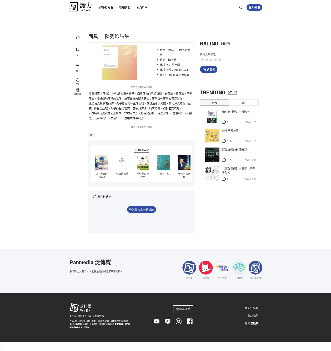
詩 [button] (91, 135)
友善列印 (77, 93)
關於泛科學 (252, 308)
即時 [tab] (214, 102)
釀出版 (176, 64)
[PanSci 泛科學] (80, 7)
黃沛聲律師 (119, 324)
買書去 (211, 69)
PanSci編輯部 (75, 324)
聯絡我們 (124, 7)
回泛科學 (142, 7)
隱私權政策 (252, 323)
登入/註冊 (254, 7)
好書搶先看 (106, 7)
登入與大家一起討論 (141, 209)
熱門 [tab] (244, 102)
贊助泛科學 (183, 309)
